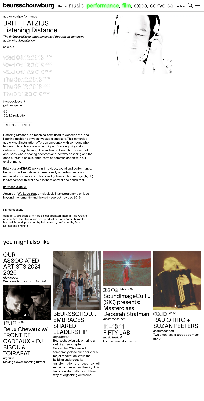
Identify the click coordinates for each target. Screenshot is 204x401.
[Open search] (190, 5)
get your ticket (18, 125)
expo (140, 5)
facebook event (14, 101)
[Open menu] (197, 5)
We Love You (27, 193)
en (184, 6)
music (76, 5)
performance (103, 5)
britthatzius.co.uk (15, 186)
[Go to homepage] (29, 5)
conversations (167, 5)
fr (181, 6)
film (126, 5)
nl (178, 6)
